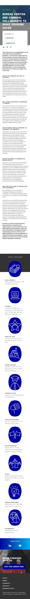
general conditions (7, 594)
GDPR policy (5, 586)
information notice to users (20, 594)
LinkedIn (3, 47)
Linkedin (10, 545)
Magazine (8, 9)
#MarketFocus (10, 43)
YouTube (20, 545)
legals (8, 592)
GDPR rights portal (8, 588)
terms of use (14, 592)
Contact (4, 578)
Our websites (6, 583)
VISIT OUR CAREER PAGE (14, 566)
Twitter (7, 47)
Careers (4, 580)
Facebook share (11, 47)
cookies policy (21, 592)
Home (3, 9)
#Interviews (10, 38)
